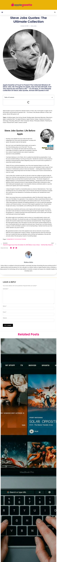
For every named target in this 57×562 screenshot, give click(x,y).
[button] (2, 12)
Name (5, 306)
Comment (5, 288)
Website (5, 318)
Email (4, 312)
